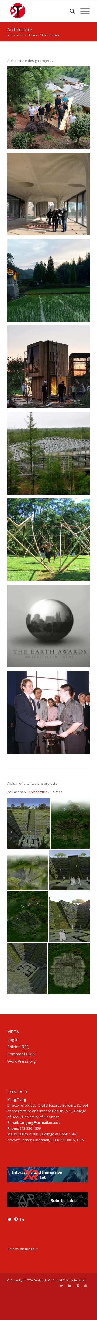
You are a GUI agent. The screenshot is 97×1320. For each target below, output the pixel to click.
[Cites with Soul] (50, 714)
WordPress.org (21, 1061)
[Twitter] (61, 1286)
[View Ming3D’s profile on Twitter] (9, 1219)
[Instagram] (78, 1286)
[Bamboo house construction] (50, 541)
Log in (12, 1039)
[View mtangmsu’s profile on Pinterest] (16, 1219)
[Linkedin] (69, 1286)
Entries (18, 1046)
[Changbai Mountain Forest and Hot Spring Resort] (50, 455)
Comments (21, 1053)
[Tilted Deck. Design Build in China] (50, 109)
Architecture (19, 29)
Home (33, 35)
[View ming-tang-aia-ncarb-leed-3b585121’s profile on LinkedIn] (22, 1219)
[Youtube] (86, 1286)
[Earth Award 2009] (50, 628)
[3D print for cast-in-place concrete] (50, 196)
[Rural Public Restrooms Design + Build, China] (50, 282)
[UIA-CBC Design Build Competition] (50, 368)
